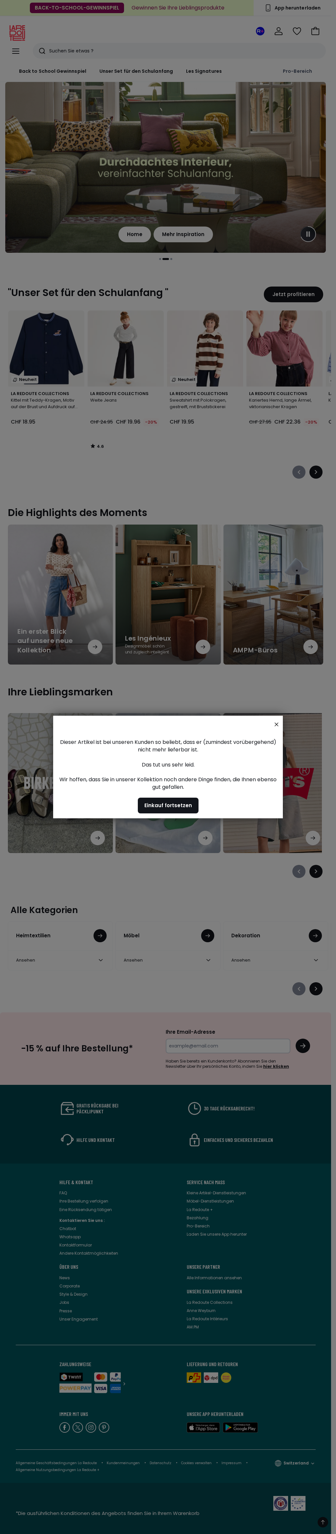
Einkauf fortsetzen (168, 805)
